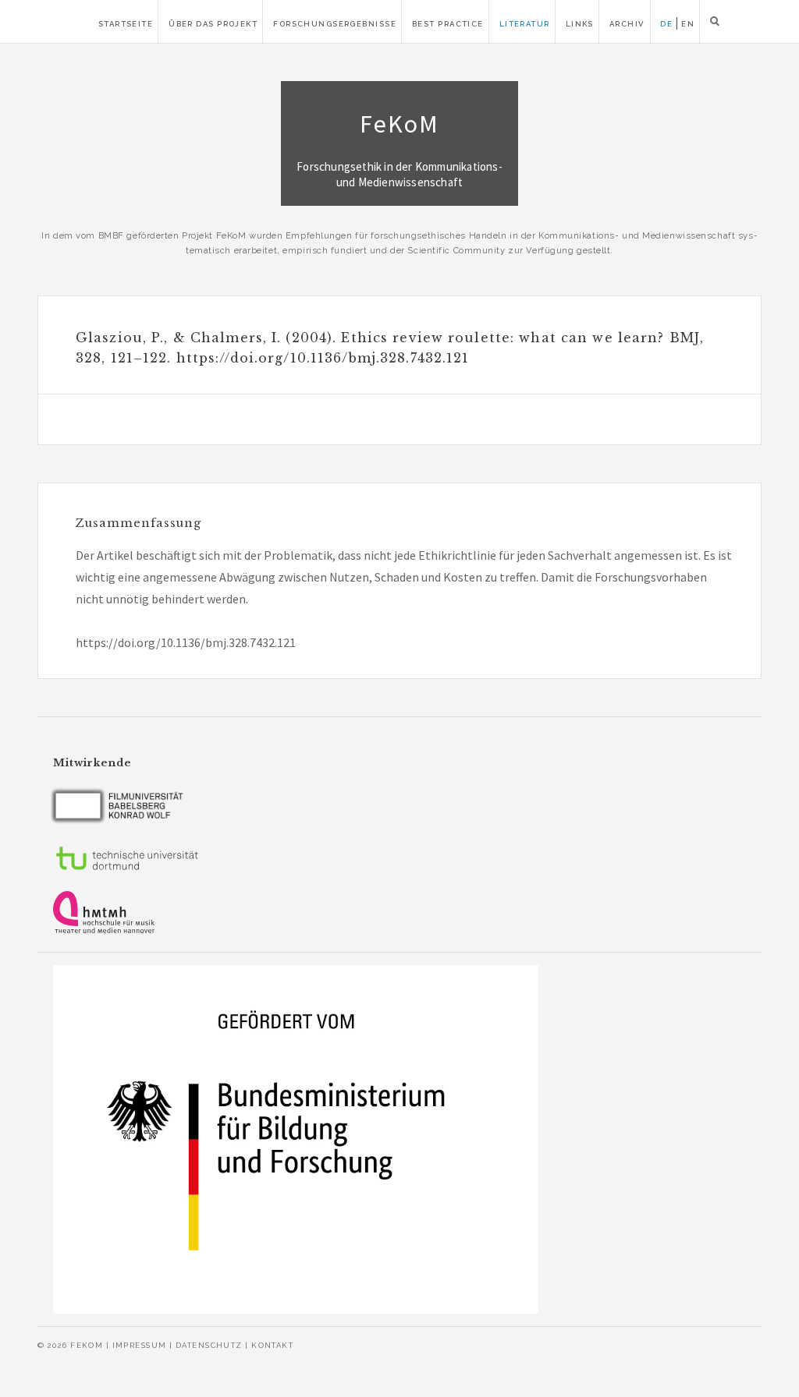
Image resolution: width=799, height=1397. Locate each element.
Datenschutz (209, 1345)
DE (666, 23)
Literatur (524, 23)
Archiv (627, 23)
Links (580, 23)
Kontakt (272, 1345)
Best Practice (448, 23)
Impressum (139, 1345)
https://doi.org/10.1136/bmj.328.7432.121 (186, 642)
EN (687, 23)
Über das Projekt (213, 23)
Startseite (125, 23)
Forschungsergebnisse (334, 23)
